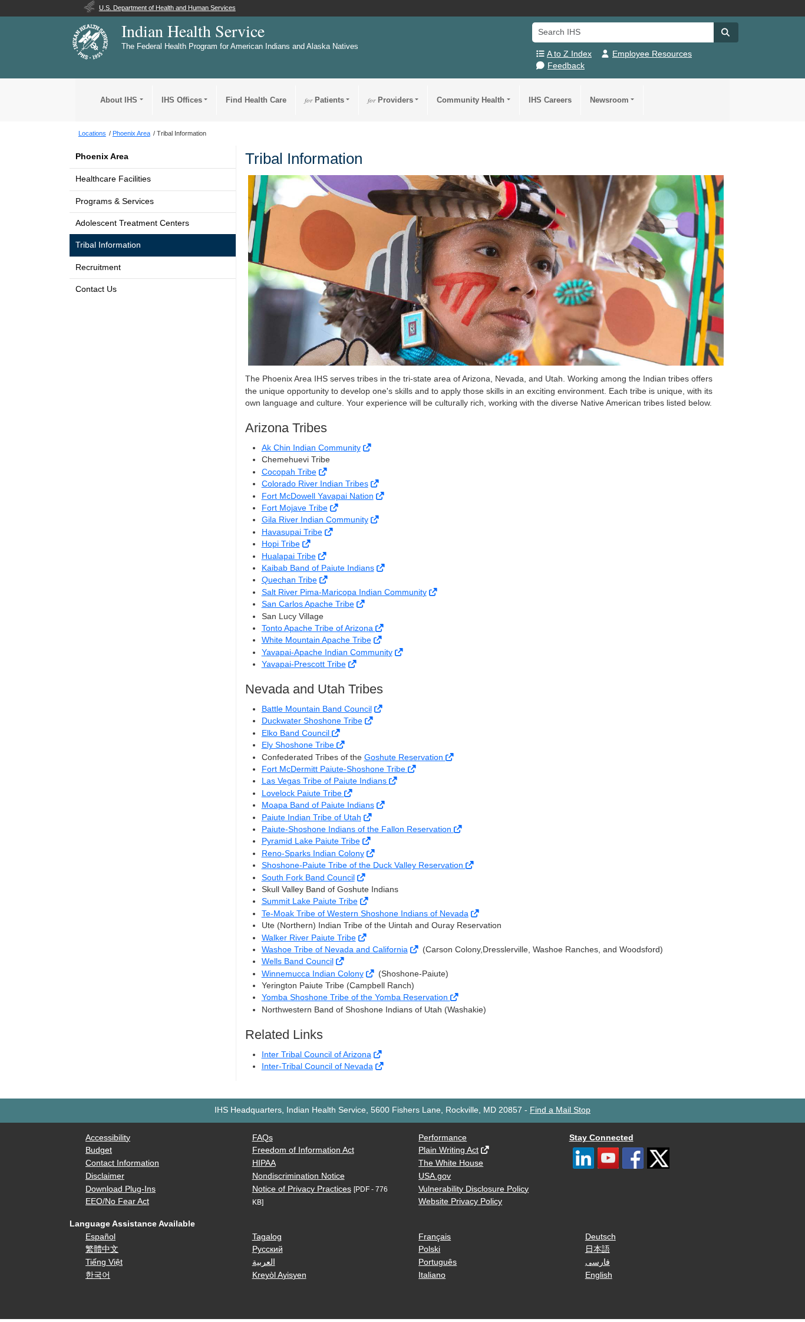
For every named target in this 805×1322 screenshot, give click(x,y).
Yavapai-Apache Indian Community (327, 652)
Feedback (566, 65)
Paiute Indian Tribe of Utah (311, 817)
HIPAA (264, 1163)
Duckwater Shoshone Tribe (312, 720)
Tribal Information (108, 245)
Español (100, 1236)
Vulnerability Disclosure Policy (473, 1189)
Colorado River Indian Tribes (315, 483)
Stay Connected (601, 1137)
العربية (263, 1262)
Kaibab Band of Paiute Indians (318, 568)
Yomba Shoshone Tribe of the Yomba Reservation (356, 997)
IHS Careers (550, 100)
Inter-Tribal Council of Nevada (317, 1066)
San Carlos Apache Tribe (308, 604)
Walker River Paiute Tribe (309, 937)
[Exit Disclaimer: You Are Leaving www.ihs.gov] (368, 447)
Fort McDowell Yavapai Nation (318, 496)
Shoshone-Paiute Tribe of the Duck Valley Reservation (364, 865)
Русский (267, 1249)
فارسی (597, 1262)
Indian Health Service (193, 30)
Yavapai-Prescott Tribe (304, 664)
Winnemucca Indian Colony (313, 973)
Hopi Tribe (281, 544)
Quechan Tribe (289, 580)
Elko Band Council (297, 733)
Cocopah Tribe (289, 472)
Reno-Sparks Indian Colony (313, 853)
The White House (450, 1163)
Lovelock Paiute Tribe (303, 793)
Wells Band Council (298, 961)
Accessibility (107, 1137)
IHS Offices (181, 100)
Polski (429, 1249)
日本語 (597, 1249)
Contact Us (96, 289)
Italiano (432, 1275)
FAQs (262, 1137)
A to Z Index (569, 54)
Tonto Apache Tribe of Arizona (318, 628)
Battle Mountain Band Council (317, 709)
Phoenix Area (101, 156)
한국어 (97, 1275)
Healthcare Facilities (113, 179)
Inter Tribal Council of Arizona (316, 1054)
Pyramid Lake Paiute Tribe (311, 841)
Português (437, 1262)
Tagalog (267, 1236)
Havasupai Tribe (292, 532)
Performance (442, 1137)
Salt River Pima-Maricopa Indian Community (344, 592)
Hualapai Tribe (289, 556)
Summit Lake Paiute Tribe (310, 901)
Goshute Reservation (405, 757)
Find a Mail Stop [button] (560, 1110)
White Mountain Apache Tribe (316, 640)
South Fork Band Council (308, 877)
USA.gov (434, 1176)
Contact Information (122, 1163)
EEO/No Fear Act (117, 1201)
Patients (324, 100)
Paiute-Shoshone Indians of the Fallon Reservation (358, 829)
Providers (390, 100)
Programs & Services (114, 201)
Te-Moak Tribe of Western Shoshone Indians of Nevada (365, 913)
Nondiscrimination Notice (298, 1176)
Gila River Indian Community (315, 519)
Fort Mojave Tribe (295, 508)
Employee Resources (652, 54)
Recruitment (98, 267)
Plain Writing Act (448, 1150)
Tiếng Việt (104, 1262)
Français (434, 1236)
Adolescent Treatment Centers (132, 223)
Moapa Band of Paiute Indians (318, 805)
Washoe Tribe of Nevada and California (335, 949)
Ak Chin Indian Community (311, 447)
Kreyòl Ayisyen (279, 1275)
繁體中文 (101, 1249)
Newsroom (609, 100)
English (598, 1275)
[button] (726, 32)
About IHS (118, 100)
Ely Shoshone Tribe (299, 745)
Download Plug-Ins (120, 1189)
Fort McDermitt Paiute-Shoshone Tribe (335, 769)
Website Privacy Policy (460, 1201)
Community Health (470, 100)
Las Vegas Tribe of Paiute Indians (325, 781)
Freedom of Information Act (303, 1150)
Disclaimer (104, 1176)
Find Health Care (256, 100)
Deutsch (600, 1236)
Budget (98, 1150)
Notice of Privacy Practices (301, 1189)
